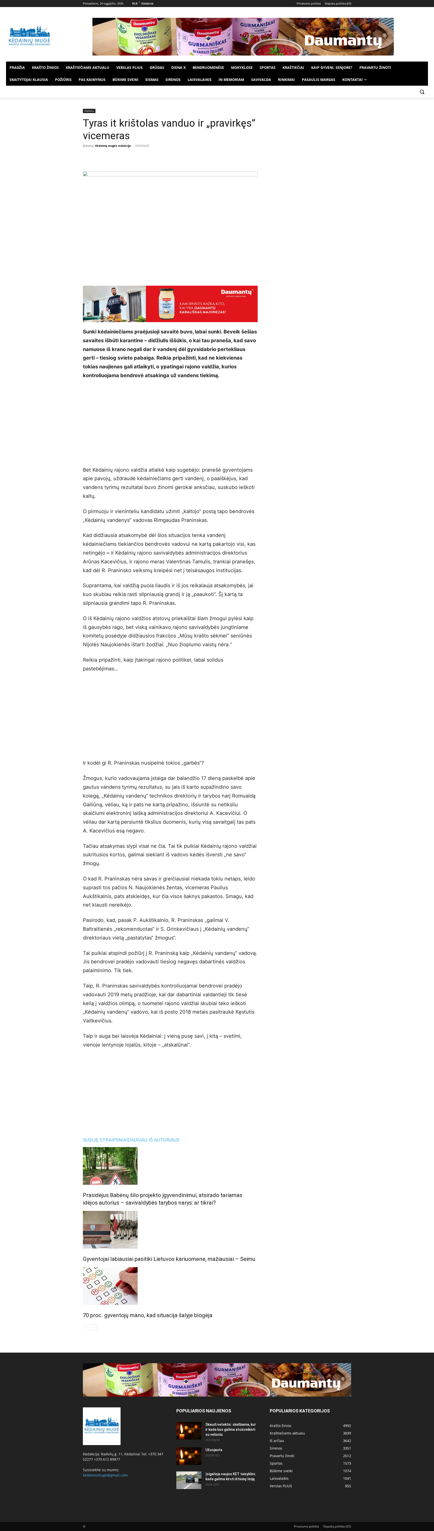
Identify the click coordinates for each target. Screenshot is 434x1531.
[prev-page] (86, 1327)
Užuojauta (213, 1450)
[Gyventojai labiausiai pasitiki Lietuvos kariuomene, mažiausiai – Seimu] (170, 1230)
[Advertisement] (170, 421)
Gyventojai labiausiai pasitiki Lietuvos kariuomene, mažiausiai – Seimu (169, 1259)
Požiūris (89, 111)
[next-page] (94, 1327)
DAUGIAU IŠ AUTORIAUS (153, 1140)
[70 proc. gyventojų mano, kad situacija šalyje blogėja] (170, 1286)
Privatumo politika (306, 1526)
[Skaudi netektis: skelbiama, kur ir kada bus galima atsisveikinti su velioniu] (188, 1431)
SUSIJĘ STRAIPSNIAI (105, 1140)
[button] (422, 92)
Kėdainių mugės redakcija (113, 145)
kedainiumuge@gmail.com (105, 1475)
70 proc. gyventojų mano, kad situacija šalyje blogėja (147, 1315)
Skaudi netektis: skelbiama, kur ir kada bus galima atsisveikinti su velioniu (230, 1429)
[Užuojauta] (188, 1456)
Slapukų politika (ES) (337, 1526)
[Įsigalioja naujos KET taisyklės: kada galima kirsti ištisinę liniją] (188, 1480)
